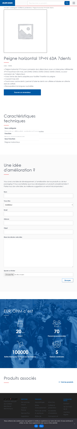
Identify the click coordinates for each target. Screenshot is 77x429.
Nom (5, 192)
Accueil (6, 8)
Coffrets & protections (25, 8)
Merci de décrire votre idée (13, 237)
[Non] (74, 424)
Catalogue (13, 8)
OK (36, 426)
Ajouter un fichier (9, 270)
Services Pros (25, 413)
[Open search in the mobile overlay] (43, 3)
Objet (6, 228)
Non (41, 426)
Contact (66, 403)
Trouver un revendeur (22, 92)
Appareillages (40, 402)
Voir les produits (67, 382)
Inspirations (25, 416)
